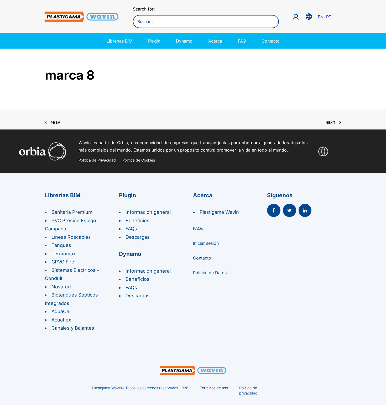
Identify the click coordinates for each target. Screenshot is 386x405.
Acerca (215, 41)
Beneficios (137, 220)
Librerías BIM (119, 41)
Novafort (61, 286)
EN (321, 16)
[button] (273, 211)
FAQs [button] (198, 228)
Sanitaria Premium (71, 212)
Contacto (271, 41)
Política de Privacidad (97, 160)
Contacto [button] (202, 258)
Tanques (61, 245)
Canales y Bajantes (72, 328)
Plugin (154, 41)
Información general (148, 212)
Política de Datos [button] (210, 272)
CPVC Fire (62, 261)
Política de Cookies (138, 160)
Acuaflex (61, 320)
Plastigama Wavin (219, 212)
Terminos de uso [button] (214, 388)
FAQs (131, 228)
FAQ (242, 41)
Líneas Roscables (71, 237)
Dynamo (184, 41)
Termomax (63, 253)
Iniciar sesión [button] (206, 243)
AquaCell (61, 311)
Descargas (138, 237)
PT (328, 16)
